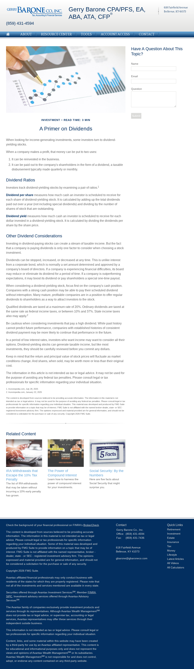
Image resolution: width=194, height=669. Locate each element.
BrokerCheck (91, 525)
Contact (147, 34)
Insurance (173, 541)
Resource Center (56, 34)
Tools (86, 34)
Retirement (173, 529)
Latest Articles (175, 558)
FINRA (92, 592)
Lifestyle (172, 554)
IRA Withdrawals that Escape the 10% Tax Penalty (22, 475)
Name (134, 63)
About (26, 34)
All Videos (173, 563)
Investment (173, 533)
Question (136, 88)
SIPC (9, 596)
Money (171, 550)
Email (134, 76)
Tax (169, 546)
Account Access (115, 34)
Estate (171, 537)
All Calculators (175, 567)
